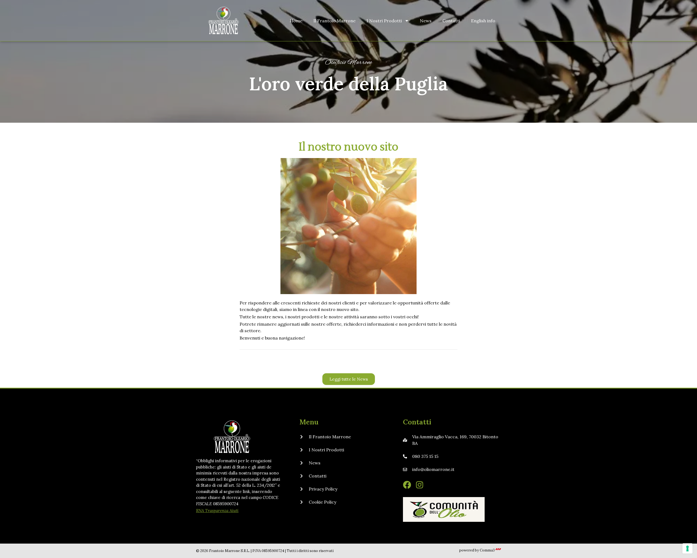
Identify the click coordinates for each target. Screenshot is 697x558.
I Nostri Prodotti (384, 20)
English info (483, 20)
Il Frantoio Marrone (334, 20)
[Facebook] (407, 485)
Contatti (451, 20)
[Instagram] (419, 485)
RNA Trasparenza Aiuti (217, 510)
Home (296, 20)
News (426, 20)
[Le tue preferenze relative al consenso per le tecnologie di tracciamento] (687, 548)
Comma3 (487, 550)
